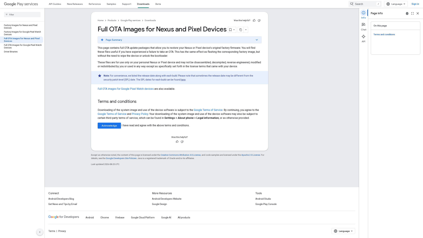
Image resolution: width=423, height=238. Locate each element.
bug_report (407, 13)
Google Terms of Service (208, 110)
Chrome (104, 217)
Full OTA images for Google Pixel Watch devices (126, 88)
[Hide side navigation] (40, 232)
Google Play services (130, 20)
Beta (158, 3)
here (183, 79)
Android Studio (263, 199)
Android (90, 217)
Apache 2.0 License (250, 155)
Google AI (166, 217)
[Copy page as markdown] (241, 30)
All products (184, 217)
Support (126, 3)
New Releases (75, 3)
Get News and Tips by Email (62, 204)
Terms (51, 231)
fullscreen (412, 13)
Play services (27, 4)
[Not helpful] (259, 20)
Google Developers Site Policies (121, 158)
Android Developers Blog (61, 199)
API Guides (55, 3)
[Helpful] (254, 20)
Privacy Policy (140, 114)
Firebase (119, 217)
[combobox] (365, 4)
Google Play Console (266, 204)
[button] (179, 40)
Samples (111, 3)
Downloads (143, 3)
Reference (95, 3)
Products (112, 20)
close (418, 13)
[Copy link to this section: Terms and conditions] (139, 102)
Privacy (62, 231)
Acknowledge (109, 125)
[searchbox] (22, 14)
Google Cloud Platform (143, 217)
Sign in (415, 4)
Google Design (159, 204)
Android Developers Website (166, 199)
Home (100, 20)
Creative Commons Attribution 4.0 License (181, 155)
